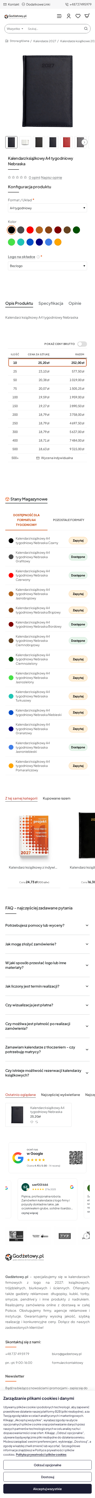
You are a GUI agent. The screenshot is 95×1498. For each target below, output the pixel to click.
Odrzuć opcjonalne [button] (47, 1465)
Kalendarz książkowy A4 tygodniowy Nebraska (47, 1110)
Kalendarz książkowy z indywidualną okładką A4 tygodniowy (34, 867)
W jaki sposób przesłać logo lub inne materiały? (35, 965)
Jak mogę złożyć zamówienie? (30, 944)
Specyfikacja (50, 303)
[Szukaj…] (86, 28)
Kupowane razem (56, 798)
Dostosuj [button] (47, 1477)
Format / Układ (20, 200)
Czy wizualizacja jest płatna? (29, 1005)
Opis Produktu (19, 303)
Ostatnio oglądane (20, 1094)
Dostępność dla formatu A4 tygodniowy (26, 520)
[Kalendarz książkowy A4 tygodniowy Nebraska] (17, 1115)
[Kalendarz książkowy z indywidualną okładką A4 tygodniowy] (34, 835)
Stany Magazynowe (29, 498)
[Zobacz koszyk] (87, 16)
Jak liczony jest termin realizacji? (32, 986)
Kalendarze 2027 (44, 41)
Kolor (12, 221)
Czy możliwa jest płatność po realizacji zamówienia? (37, 1026)
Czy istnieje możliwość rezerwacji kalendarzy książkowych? (43, 1072)
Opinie (74, 303)
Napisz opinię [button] (51, 177)
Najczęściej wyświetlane (60, 1094)
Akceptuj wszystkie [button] (47, 1489)
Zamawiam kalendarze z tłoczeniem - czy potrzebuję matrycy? (40, 1049)
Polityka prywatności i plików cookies (41, 1454)
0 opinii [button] (34, 177)
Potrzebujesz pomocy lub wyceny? (35, 925)
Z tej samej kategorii (21, 798)
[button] (84, 142)
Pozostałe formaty (68, 520)
